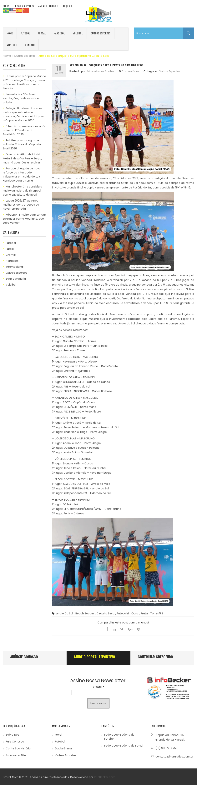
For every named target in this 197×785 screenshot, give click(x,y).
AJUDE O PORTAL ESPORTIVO (94, 656)
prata (144, 613)
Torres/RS (156, 613)
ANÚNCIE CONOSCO (24, 656)
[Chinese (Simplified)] (26, 10)
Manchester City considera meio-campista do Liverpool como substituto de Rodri (22, 191)
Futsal (42, 33)
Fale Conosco (15, 741)
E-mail (98, 687)
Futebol (25, 33)
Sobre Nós (12, 735)
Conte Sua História (18, 748)
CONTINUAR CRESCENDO (155, 656)
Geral (58, 735)
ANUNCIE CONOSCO (48, 6)
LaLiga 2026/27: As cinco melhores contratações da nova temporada (21, 205)
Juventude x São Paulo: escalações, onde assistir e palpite (21, 98)
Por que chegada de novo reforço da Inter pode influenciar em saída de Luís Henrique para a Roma (22, 174)
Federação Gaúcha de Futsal (123, 746)
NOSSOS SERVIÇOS (24, 6)
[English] (12, 10)
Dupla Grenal (63, 748)
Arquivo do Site (16, 755)
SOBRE (6, 6)
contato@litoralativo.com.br (174, 756)
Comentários (130, 71)
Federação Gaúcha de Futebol (119, 737)
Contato (30, 45)
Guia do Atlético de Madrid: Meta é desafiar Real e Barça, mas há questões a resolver (22, 158)
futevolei (123, 613)
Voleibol (78, 33)
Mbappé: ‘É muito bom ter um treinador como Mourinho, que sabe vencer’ (24, 219)
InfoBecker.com (104, 777)
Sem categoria (16, 279)
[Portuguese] (6, 10)
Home (10, 33)
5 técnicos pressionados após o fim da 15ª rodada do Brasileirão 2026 (24, 130)
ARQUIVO (67, 6)
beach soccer (84, 613)
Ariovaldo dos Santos (100, 71)
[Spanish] (19, 10)
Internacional (14, 267)
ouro (134, 613)
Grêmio (11, 255)
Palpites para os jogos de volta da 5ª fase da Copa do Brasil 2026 (22, 144)
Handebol (59, 33)
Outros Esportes (100, 33)
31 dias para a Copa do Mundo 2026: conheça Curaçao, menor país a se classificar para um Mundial (24, 82)
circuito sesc (105, 613)
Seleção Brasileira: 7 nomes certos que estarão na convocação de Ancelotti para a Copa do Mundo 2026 (23, 114)
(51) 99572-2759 (166, 748)
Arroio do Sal (64, 613)
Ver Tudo (12, 45)
